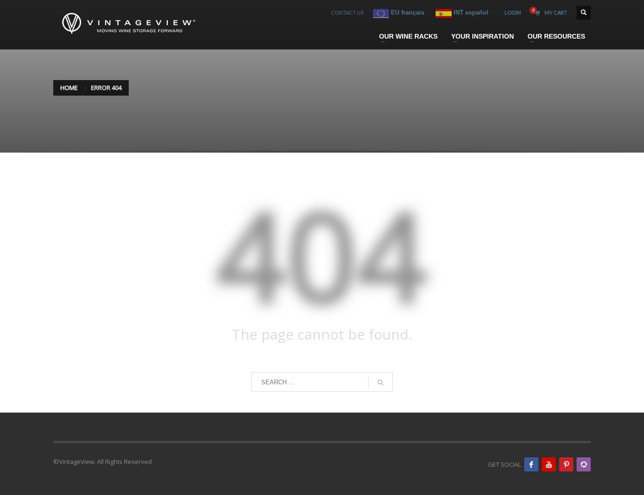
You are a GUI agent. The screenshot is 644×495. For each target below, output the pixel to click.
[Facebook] (531, 464)
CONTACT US (347, 12)
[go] (380, 382)
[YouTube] (549, 464)
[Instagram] (584, 464)
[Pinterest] (566, 464)
